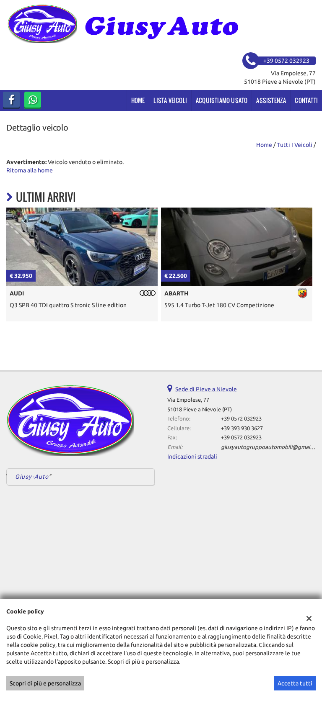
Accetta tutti (295, 683)
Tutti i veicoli (294, 144)
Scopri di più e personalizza (45, 683)
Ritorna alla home (29, 170)
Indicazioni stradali (192, 456)
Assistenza (271, 100)
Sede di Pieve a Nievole (206, 389)
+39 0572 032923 (241, 419)
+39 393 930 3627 (242, 428)
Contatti (306, 100)
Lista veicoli (170, 100)
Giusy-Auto (32, 476)
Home (138, 100)
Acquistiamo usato (221, 100)
